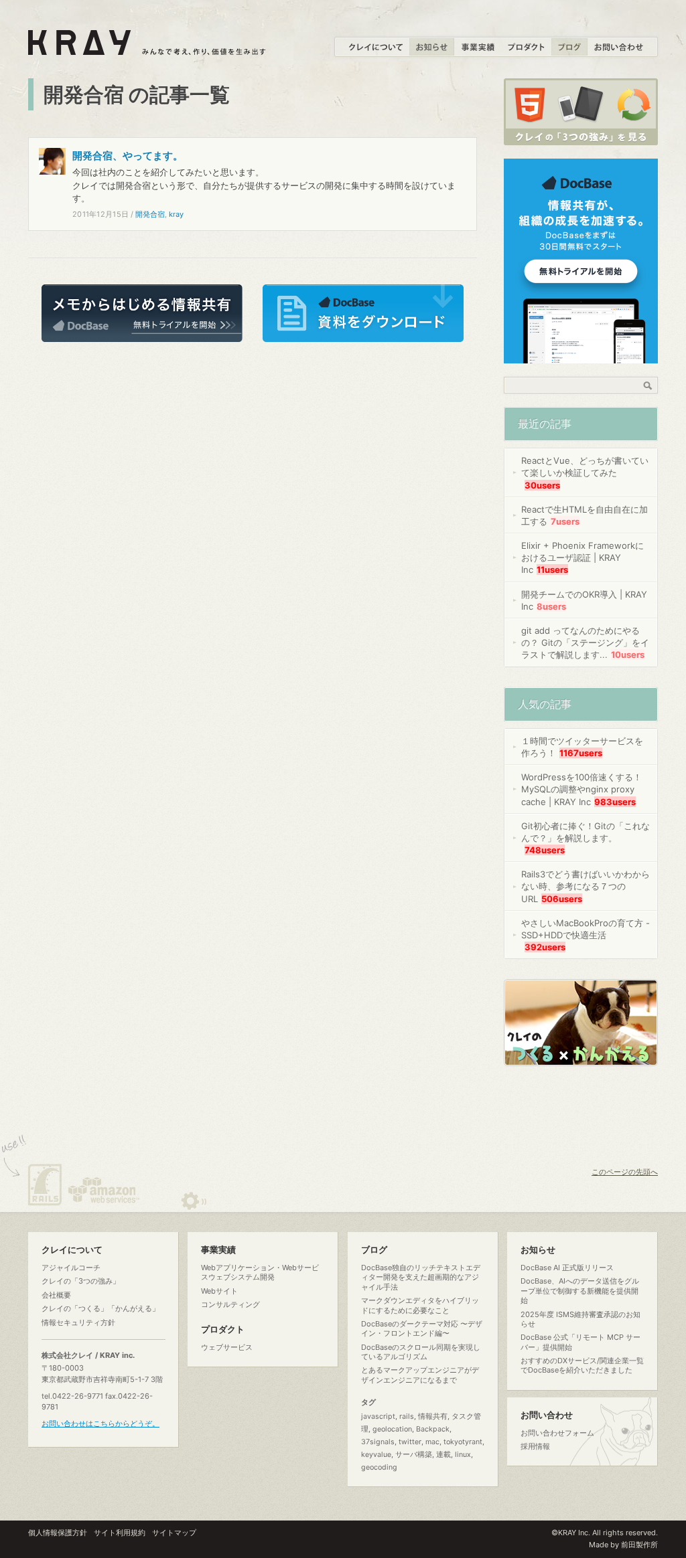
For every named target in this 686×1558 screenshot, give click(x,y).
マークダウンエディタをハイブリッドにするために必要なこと (420, 1305)
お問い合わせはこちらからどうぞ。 (100, 1423)
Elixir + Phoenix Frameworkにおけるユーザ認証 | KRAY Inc (582, 557)
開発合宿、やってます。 (127, 155)
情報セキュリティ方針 (78, 1322)
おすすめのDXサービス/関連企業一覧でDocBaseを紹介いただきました (582, 1365)
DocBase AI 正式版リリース (567, 1267)
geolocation (392, 1429)
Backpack (433, 1429)
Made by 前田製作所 (623, 1544)
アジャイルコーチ (71, 1267)
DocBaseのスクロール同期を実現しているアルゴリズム (420, 1352)
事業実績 (218, 1249)
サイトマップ (174, 1532)
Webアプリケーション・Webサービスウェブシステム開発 (260, 1272)
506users (561, 898)
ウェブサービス (227, 1347)
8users (551, 606)
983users (615, 801)
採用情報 (535, 1446)
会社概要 (56, 1295)
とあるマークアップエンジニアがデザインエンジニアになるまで (420, 1374)
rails (406, 1416)
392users (545, 947)
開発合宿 (150, 214)
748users (545, 850)
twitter (410, 1442)
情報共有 (433, 1416)
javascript (378, 1416)
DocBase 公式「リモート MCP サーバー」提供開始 (580, 1341)
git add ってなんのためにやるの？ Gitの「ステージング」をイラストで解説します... (585, 642)
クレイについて (72, 1249)
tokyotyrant (462, 1442)
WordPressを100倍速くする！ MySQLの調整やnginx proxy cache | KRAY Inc (581, 789)
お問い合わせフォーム (557, 1433)
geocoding (379, 1467)
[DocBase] (581, 356)
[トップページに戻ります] (147, 47)
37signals (378, 1442)
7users (565, 521)
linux (463, 1454)
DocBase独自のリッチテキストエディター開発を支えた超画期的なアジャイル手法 (420, 1277)
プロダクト (223, 1329)
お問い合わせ (547, 1415)
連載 (443, 1454)
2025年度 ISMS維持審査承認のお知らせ (580, 1319)
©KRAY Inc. (570, 1532)
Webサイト (219, 1291)
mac (432, 1442)
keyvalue (376, 1454)
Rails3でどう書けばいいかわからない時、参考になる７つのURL (585, 886)
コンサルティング (230, 1304)
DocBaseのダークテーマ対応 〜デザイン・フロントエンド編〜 (421, 1328)
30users (542, 485)
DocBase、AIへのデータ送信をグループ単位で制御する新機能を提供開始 (580, 1290)
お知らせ (538, 1249)
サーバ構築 (413, 1454)
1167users (580, 753)
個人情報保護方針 (57, 1532)
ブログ (374, 1249)
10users (627, 654)
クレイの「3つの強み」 (81, 1281)
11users (552, 569)
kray (176, 214)
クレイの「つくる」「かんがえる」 (100, 1308)
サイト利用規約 (119, 1532)
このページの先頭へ (625, 1172)
